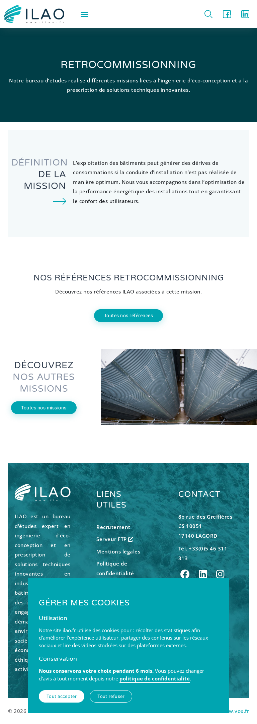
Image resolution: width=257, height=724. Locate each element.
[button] (84, 14)
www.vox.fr (235, 711)
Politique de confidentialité (115, 568)
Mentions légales (118, 551)
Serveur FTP (112, 539)
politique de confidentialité (154, 678)
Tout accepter (62, 696)
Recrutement (113, 527)
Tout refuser (110, 696)
